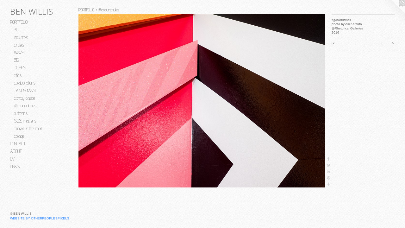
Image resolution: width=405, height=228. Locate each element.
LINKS (15, 166)
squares (21, 37)
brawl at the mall (27, 128)
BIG (16, 60)
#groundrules (25, 106)
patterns (21, 113)
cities (18, 75)
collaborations (24, 83)
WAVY (19, 52)
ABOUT (16, 151)
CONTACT (18, 144)
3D (16, 30)
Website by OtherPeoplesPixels (39, 218)
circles (19, 45)
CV (12, 159)
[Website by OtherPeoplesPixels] (392, 12)
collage (19, 136)
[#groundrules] (201, 100)
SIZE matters (25, 121)
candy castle (24, 98)
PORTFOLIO (19, 22)
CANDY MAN (24, 90)
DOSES (20, 68)
